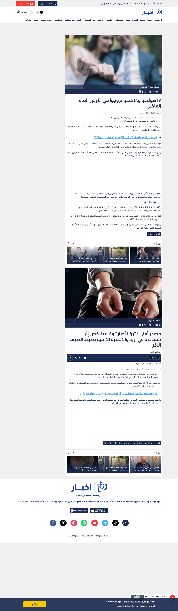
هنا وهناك (70, 20)
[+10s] (158, 358)
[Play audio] (70, 357)
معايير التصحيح (74, 536)
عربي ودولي (98, 20)
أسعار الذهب (146, 20)
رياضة (79, 20)
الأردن (135, 20)
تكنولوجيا (58, 20)
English (24, 12)
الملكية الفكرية (87, 536)
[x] (63, 523)
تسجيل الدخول (46, 4)
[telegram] (105, 523)
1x (76, 358)
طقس (109, 20)
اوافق (35, 604)
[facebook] (53, 523)
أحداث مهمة (46, 20)
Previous (73, 243)
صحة (128, 20)
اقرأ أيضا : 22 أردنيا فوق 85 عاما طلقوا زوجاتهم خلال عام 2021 (125, 137)
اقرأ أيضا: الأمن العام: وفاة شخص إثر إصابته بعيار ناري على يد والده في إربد (118, 393)
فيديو (35, 20)
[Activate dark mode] (39, 12)
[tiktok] (115, 523)
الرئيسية (158, 20)
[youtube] (94, 523)
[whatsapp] (84, 523)
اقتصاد (88, 20)
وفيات (28, 20)
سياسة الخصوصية (123, 606)
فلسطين (118, 20)
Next (68, 243)
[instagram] (73, 523)
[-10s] (152, 358)
